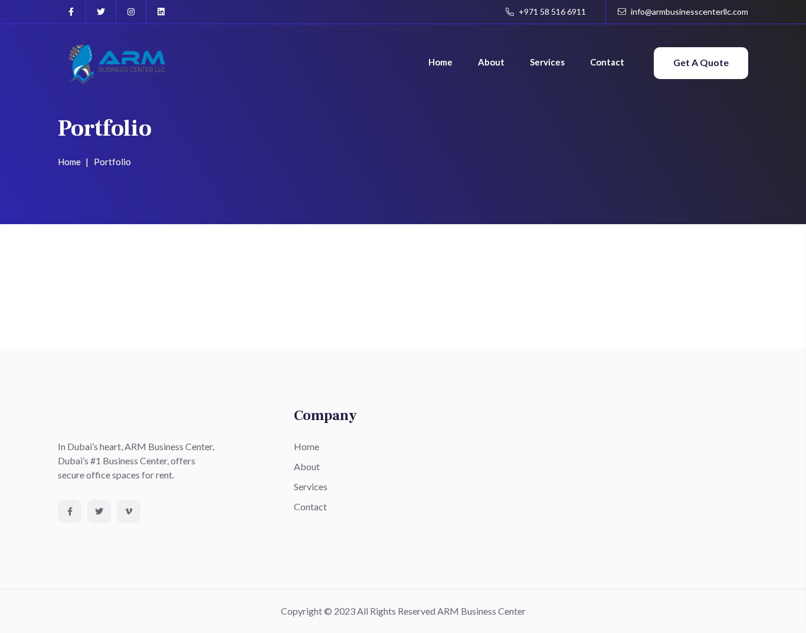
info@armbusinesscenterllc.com (688, 11)
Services (547, 62)
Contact (607, 62)
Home (440, 62)
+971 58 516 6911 (551, 11)
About (491, 62)
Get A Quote (701, 62)
